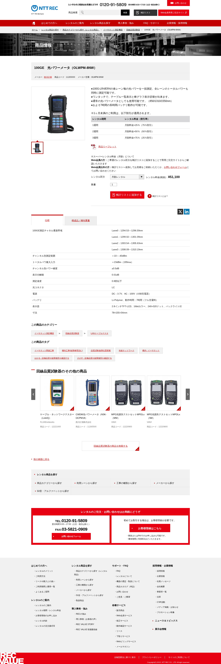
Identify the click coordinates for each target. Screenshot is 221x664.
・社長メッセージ (163, 581)
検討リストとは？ (160, 196)
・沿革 (158, 597)
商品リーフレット (107, 146)
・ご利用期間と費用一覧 (44, 586)
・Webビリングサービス (125, 641)
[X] (180, 211)
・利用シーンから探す (84, 580)
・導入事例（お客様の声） (85, 619)
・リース (118, 631)
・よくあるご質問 (41, 592)
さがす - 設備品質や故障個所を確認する (94, 358)
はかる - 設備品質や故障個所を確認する (51, 358)
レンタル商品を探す (50, 30)
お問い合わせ (180, 3)
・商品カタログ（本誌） (125, 586)
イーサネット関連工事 (44, 350)
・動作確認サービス (123, 626)
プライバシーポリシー (151, 657)
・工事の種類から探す (84, 585)
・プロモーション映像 (164, 612)
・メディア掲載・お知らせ (166, 607)
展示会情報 (160, 629)
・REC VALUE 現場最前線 (85, 629)
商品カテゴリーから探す (49, 483)
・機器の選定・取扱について (127, 581)
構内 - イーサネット (151, 350)
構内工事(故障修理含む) (72, 350)
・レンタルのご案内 (42, 605)
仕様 (47, 220)
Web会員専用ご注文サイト (172, 13)
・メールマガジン (122, 647)
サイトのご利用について (179, 657)
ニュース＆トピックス (166, 620)
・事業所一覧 (161, 592)
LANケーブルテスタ (99, 333)
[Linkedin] (186, 211)
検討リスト (145, 13)
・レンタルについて (123, 576)
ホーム (33, 23)
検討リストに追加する (129, 194)
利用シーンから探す (87, 483)
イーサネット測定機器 (113, 30)
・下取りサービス (122, 636)
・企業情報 (160, 576)
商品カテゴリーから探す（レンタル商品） (81, 30)
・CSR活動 (160, 602)
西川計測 (48, 77)
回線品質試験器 (133, 30)
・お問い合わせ (121, 592)
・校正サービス (121, 621)
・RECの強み (80, 614)
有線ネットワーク (126, 350)
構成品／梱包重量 (81, 220)
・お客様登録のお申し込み (45, 615)
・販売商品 (119, 610)
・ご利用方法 (39, 576)
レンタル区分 (98, 176)
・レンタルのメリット (43, 571)
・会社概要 (160, 586)
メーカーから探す (165, 483)
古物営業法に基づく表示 (125, 657)
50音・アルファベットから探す (53, 491)
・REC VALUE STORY (84, 624)
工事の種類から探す (126, 483)
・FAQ (117, 571)
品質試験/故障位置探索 (101, 350)
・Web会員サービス (123, 615)
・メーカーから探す (83, 590)
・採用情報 (160, 571)
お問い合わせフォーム (175, 167)
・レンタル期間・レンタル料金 (47, 610)
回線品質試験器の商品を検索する (111, 446)
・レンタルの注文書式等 (44, 626)
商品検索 (72, 12)
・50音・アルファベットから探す (89, 595)
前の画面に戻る (41, 459)
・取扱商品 (79, 600)
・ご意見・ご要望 (122, 597)
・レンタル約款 (40, 621)
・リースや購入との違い (44, 581)
